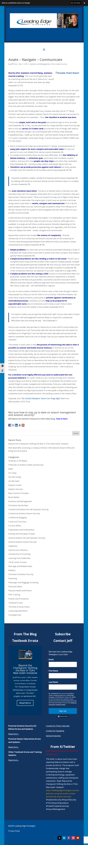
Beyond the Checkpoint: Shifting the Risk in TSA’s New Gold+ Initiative (38, 443)
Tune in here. (62, 418)
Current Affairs (14, 525)
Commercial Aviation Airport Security (24, 513)
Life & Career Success (59, 64)
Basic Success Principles (18, 493)
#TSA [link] (48, 803)
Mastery (11, 570)
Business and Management (40, 64)
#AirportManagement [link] (55, 809)
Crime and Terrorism (17, 521)
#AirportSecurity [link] (69, 799)
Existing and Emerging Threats (21, 533)
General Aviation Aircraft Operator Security (26, 538)
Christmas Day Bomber (18, 505)
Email (51, 659)
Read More (25, 702)
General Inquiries (53, 735)
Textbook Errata (15, 603)
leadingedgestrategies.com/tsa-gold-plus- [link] (62, 793)
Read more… (13, 734)
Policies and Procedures (18, 598)
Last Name (53, 682)
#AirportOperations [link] (60, 803)
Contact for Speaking (55, 731)
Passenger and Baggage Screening (23, 582)
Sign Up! (62, 711)
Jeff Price (14, 64)
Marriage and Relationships (20, 566)
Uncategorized (14, 615)
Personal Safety (15, 586)
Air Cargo (12, 473)
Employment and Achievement (21, 529)
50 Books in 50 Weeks (17, 461)
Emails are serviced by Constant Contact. (63, 703)
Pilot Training (14, 594)
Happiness (13, 546)
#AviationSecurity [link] (53, 799)
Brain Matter (13, 497)
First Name (53, 671)
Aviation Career (15, 485)
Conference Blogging (17, 517)
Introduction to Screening (19, 554)
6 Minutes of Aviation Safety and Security (26, 465)
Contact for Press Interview (57, 726)
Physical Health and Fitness (20, 590)
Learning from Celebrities (19, 558)
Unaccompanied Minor (18, 611)
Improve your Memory (18, 550)
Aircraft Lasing (14, 477)
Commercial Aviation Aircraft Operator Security (28, 509)
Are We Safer (14, 481)
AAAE (10, 469)
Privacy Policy (14, 831)
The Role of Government (19, 607)
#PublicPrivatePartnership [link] (57, 806)
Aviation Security (15, 489)
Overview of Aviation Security (20, 574)
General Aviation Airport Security (22, 542)
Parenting (12, 578)
